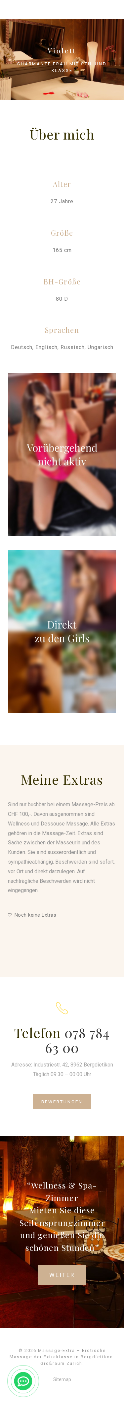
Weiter (62, 1275)
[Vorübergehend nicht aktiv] (62, 454)
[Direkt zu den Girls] (62, 631)
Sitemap (62, 1379)
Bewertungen (62, 1101)
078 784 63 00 (77, 1040)
